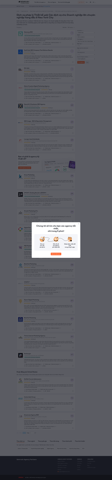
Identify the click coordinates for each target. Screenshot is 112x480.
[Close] (78, 223)
